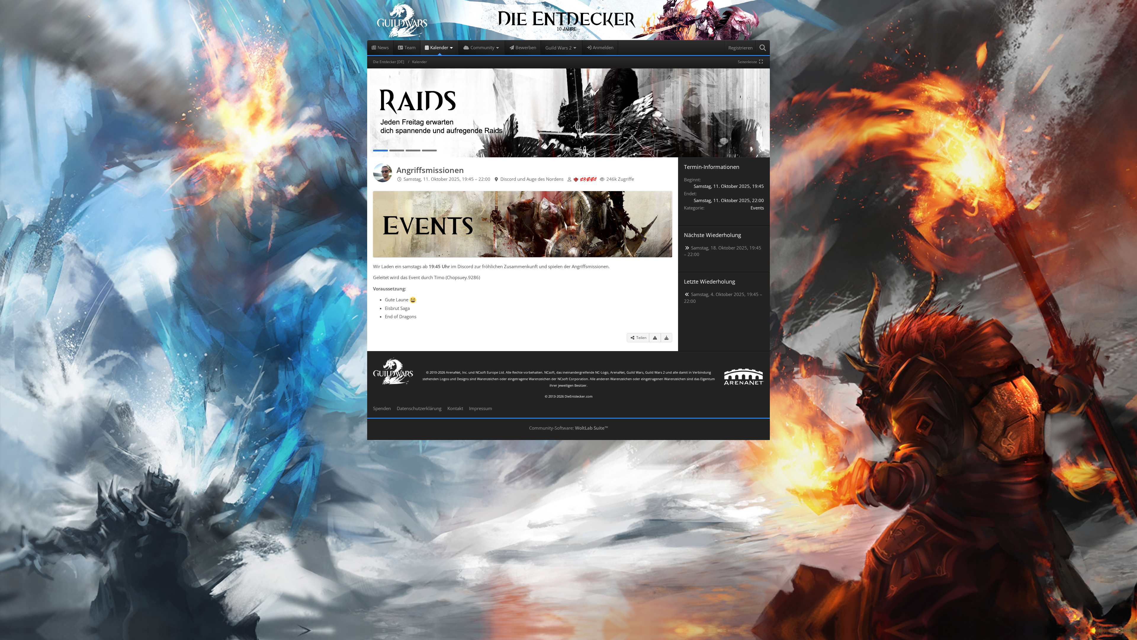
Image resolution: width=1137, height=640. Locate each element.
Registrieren (740, 48)
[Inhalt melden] (655, 338)
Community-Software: (568, 428)
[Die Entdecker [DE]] (568, 20)
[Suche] (763, 47)
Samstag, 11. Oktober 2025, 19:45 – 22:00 (447, 179)
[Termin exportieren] (666, 338)
